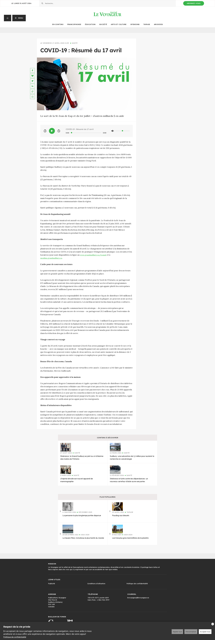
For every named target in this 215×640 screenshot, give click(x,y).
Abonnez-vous (193, 3)
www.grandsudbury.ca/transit (93, 255)
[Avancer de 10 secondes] (59, 131)
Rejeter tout (177, 631)
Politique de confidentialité (14, 637)
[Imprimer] (32, 96)
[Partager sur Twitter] (32, 81)
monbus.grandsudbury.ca (51, 258)
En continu (57, 24)
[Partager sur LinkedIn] (32, 86)
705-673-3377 (93, 598)
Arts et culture (119, 24)
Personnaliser (191, 631)
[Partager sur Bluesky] (32, 75)
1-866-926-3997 (103, 600)
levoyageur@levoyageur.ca (138, 598)
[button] (19, 18)
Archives (158, 24)
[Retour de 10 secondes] (45, 131)
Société (103, 24)
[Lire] (52, 131)
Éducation (90, 24)
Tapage (146, 24)
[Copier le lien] (32, 91)
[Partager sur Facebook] (32, 70)
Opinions (135, 24)
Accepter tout (205, 631)
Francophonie (74, 24)
